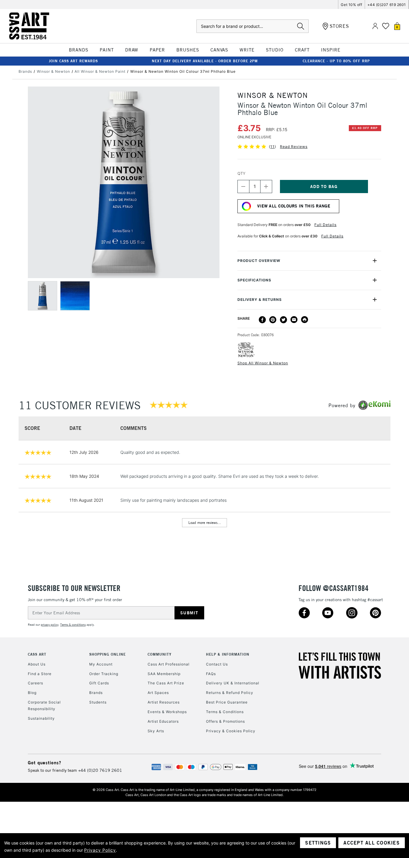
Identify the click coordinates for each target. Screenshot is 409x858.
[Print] (304, 319)
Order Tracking (103, 673)
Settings (318, 843)
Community (160, 654)
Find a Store (39, 673)
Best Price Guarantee (227, 702)
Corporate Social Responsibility (44, 705)
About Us (37, 664)
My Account (101, 664)
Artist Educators (163, 721)
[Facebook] (262, 319)
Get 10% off (351, 4)
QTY (241, 173)
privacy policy (49, 625)
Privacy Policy (100, 850)
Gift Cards (99, 683)
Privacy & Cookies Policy (230, 731)
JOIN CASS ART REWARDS (73, 61)
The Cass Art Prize (166, 683)
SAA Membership (164, 673)
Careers (35, 683)
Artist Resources (164, 702)
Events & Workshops (167, 712)
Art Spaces (158, 692)
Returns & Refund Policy (229, 692)
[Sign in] (375, 26)
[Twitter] (283, 319)
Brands (96, 692)
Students (98, 702)
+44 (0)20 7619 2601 (100, 770)
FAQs (211, 673)
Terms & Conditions (225, 712)
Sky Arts (156, 731)
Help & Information (227, 654)
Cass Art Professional (169, 664)
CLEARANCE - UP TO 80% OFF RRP (336, 61)
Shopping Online (107, 654)
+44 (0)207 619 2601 (386, 4)
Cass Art (37, 654)
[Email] (294, 319)
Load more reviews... (204, 522)
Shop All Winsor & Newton (262, 363)
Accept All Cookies (371, 843)
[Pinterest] (272, 319)
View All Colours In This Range (293, 206)
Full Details (325, 225)
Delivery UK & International (232, 683)
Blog (32, 692)
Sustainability (41, 718)
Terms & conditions (73, 625)
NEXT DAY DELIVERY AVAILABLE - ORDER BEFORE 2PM (205, 61)
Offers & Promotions (225, 721)
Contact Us (217, 664)
